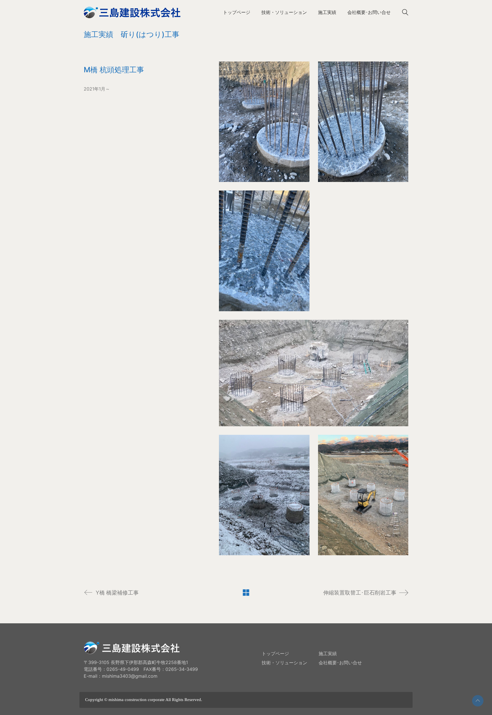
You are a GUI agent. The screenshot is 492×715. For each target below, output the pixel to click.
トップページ (275, 653)
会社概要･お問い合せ (340, 662)
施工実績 (328, 653)
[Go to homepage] (132, 12)
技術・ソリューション (284, 662)
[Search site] (405, 13)
